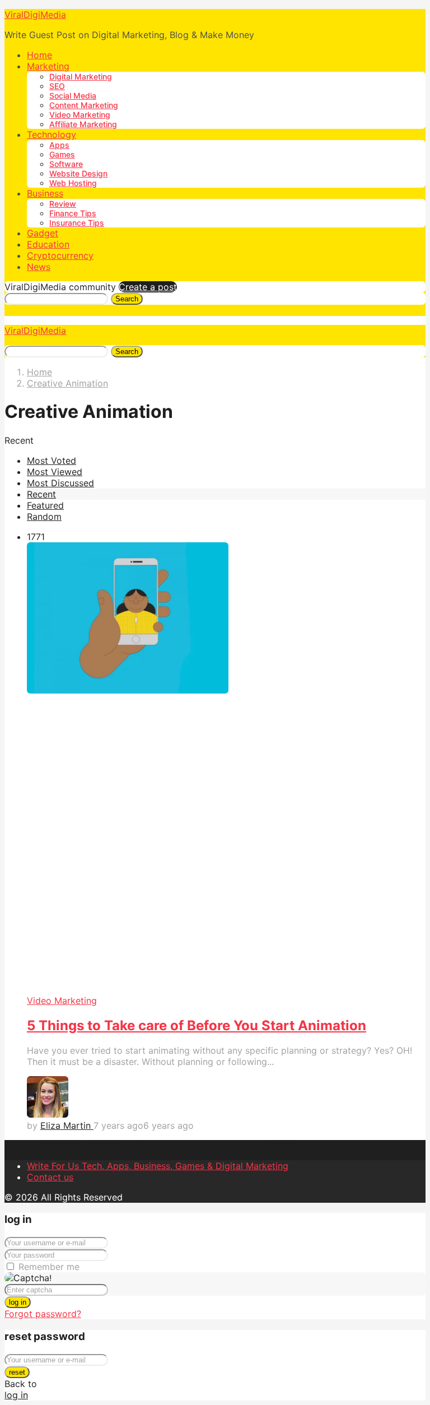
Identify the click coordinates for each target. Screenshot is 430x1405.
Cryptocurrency (60, 255)
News (38, 266)
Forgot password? (42, 1313)
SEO (57, 86)
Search (126, 299)
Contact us (50, 1177)
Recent (41, 494)
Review (62, 203)
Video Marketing (79, 114)
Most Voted (51, 460)
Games (62, 154)
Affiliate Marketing (83, 124)
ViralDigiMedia (35, 14)
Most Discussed (60, 483)
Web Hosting (73, 183)
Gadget (42, 233)
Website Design (78, 173)
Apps (59, 145)
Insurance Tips (76, 222)
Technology (51, 134)
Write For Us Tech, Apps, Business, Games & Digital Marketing (157, 1165)
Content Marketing (83, 105)
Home (39, 55)
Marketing (48, 66)
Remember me (49, 1266)
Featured (45, 505)
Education (48, 244)
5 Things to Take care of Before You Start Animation (196, 1025)
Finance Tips (72, 213)
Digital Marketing (80, 76)
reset (17, 1372)
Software (66, 164)
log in (17, 1302)
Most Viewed (54, 471)
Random (44, 516)
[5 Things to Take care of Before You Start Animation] (226, 768)
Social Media (72, 95)
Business (45, 193)
